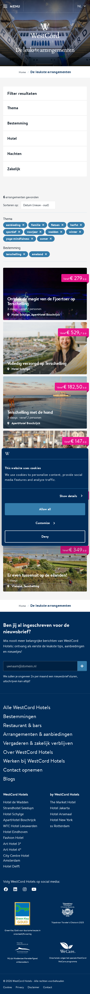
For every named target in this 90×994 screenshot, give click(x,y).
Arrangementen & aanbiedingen (37, 734)
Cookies (7, 987)
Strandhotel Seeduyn (18, 808)
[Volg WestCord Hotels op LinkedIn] (15, 889)
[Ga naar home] (45, 31)
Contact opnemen (22, 769)
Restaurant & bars (22, 725)
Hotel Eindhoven (15, 832)
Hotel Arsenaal (61, 814)
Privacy (20, 987)
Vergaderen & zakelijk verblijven (38, 743)
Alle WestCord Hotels (26, 707)
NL (79, 6)
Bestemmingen (19, 716)
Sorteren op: (11, 205)
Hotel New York (61, 820)
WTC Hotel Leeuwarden (20, 826)
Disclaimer (33, 987)
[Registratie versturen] (82, 666)
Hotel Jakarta (60, 808)
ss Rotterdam (59, 826)
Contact (47, 987)
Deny (45, 536)
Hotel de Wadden (15, 802)
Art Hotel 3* (12, 844)
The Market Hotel (63, 802)
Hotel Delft (11, 866)
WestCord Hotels (22, 981)
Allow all (45, 509)
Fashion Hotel (13, 837)
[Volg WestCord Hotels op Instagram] (24, 889)
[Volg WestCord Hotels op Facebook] (5, 889)
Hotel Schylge (13, 814)
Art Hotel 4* (12, 849)
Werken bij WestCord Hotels (34, 760)
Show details (68, 496)
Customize (43, 522)
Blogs (9, 778)
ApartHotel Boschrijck (19, 820)
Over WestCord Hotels (28, 752)
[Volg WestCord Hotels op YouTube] (34, 889)
